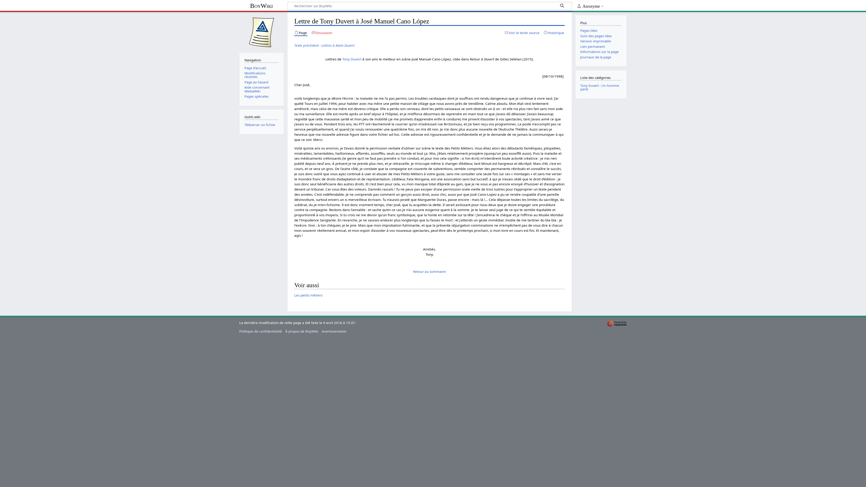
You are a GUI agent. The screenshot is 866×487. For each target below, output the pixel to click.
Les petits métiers (308, 295)
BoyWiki (261, 5)
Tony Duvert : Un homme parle (599, 87)
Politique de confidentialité (260, 331)
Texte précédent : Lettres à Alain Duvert (324, 45)
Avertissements (334, 331)
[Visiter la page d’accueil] (261, 31)
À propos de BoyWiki (301, 331)
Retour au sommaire (429, 271)
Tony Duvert (352, 59)
